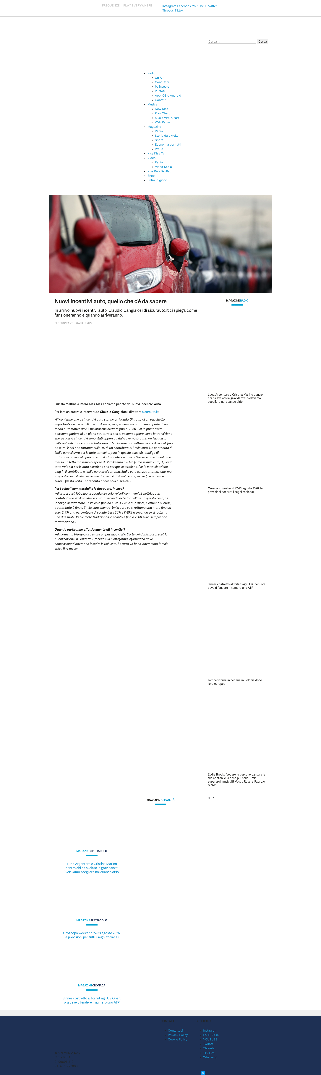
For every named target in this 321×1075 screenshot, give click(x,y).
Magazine (154, 126)
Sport (159, 140)
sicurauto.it (150, 412)
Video (151, 158)
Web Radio (162, 122)
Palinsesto (162, 86)
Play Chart (162, 113)
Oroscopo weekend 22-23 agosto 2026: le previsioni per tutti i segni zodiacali (235, 490)
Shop (151, 175)
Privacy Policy (178, 1035)
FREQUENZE (111, 5)
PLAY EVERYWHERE (137, 5)
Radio (151, 73)
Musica (152, 104)
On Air (159, 77)
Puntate (160, 91)
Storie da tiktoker (167, 135)
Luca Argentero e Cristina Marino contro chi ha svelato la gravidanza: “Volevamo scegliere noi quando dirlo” (235, 398)
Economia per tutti (168, 144)
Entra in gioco (157, 180)
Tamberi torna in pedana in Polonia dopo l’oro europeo (235, 682)
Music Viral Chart (167, 118)
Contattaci (175, 1030)
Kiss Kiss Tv (155, 153)
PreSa (159, 149)
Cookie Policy (177, 1039)
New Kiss (161, 109)
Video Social (164, 167)
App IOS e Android (168, 95)
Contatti (160, 100)
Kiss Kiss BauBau (159, 171)
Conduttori (162, 82)
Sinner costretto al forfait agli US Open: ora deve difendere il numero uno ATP (236, 586)
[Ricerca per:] (232, 41)
